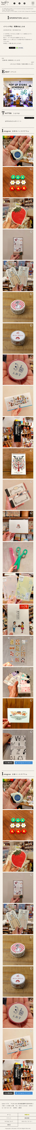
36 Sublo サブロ (16, 1128)
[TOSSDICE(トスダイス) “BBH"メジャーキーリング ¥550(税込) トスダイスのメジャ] (18, 151)
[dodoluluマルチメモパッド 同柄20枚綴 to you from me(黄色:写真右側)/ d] (18, 588)
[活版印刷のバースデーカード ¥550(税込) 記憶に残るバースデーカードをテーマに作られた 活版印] (18, 526)
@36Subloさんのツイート (13, 121)
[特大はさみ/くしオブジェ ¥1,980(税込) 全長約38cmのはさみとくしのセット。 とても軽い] (18, 557)
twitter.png (19, 3)
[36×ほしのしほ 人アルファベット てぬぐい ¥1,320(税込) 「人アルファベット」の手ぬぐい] (18, 745)
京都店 (9, 1124)
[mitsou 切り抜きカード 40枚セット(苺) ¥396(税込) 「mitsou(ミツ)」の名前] (18, 213)
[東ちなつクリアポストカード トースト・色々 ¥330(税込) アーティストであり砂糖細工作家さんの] (18, 651)
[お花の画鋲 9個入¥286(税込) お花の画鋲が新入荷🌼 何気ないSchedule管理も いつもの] (18, 182)
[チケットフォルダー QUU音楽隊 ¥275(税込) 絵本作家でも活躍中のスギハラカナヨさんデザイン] (18, 401)
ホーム (9, 1114)
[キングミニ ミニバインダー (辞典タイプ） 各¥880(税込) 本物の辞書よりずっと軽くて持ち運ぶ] (18, 432)
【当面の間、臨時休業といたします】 (11, 60)
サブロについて (9, 1121)
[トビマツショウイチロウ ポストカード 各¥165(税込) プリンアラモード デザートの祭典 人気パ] (18, 713)
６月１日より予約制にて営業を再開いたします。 (22, 64)
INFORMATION (17, 30)
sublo (5, 3)
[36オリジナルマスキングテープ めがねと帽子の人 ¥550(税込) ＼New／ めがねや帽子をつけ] (18, 338)
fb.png (14, 3)
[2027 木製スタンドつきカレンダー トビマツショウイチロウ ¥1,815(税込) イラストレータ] (18, 244)
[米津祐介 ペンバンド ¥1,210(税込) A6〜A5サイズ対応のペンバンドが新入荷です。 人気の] (18, 495)
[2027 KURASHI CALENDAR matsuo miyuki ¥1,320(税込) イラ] (18, 463)
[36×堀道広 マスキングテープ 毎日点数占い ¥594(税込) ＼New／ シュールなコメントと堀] (18, 307)
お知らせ (27, 1114)
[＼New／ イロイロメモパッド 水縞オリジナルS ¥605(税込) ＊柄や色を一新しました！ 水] (18, 682)
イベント (9, 1118)
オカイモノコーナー (27, 1121)
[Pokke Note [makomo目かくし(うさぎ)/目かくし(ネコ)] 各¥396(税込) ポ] (18, 276)
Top (32, 1123)
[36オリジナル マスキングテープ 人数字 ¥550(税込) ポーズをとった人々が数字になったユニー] (18, 370)
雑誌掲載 (27, 1118)
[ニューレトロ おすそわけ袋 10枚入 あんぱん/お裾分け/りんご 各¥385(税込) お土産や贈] (18, 620)
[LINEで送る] (20, 47)
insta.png (24, 3)
